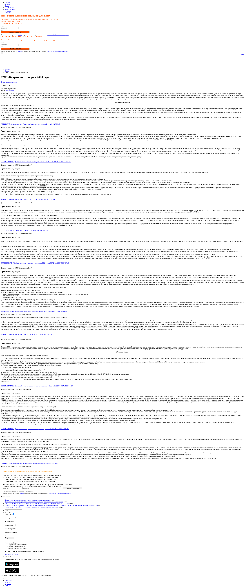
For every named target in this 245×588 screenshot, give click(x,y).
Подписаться (9, 538)
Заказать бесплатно (15, 32)
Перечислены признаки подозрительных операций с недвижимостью (27, 500)
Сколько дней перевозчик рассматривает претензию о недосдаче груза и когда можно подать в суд (37, 503)
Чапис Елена (10, 90)
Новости (7, 4)
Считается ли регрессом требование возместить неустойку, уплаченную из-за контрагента (34, 502)
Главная (7, 2)
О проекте (8, 582)
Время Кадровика (10, 529)
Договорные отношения (9, 82)
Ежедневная (9, 514)
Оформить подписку (11, 554)
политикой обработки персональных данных (58, 35)
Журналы (8, 11)
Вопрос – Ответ (10, 9)
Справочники (9, 7)
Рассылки (8, 13)
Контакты (8, 585)
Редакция (8, 584)
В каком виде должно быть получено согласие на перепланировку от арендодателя (32, 507)
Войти (242, 54)
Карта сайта (8, 580)
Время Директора (10, 532)
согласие (20, 35)
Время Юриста (9, 525)
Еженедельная (9, 518)
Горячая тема (9, 521)
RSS (6, 578)
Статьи (7, 6)
